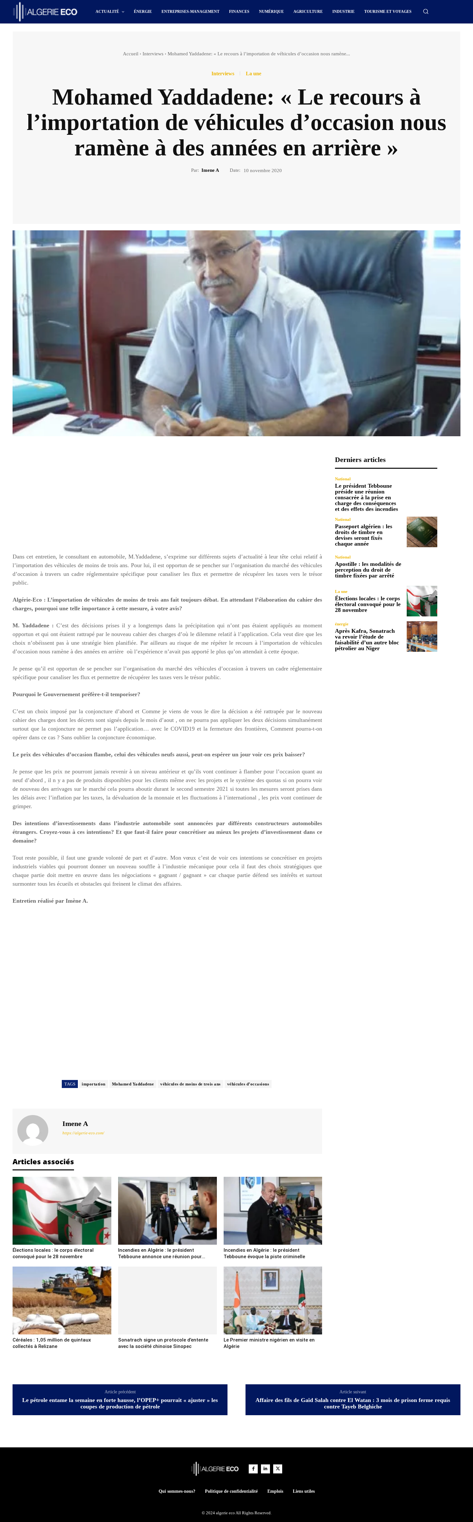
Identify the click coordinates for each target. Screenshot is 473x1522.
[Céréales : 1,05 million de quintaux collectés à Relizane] (62, 1300)
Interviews (153, 53)
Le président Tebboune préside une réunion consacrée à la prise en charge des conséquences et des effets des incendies (366, 497)
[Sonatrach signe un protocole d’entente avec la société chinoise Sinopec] (167, 1300)
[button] (426, 11)
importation (94, 1084)
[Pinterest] (243, 195)
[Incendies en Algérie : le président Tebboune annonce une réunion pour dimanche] (167, 1211)
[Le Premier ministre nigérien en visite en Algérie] (273, 1300)
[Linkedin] (265, 1468)
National (343, 479)
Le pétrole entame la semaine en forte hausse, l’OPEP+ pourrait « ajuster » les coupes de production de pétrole (120, 1403)
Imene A (210, 170)
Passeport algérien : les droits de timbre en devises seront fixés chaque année (363, 535)
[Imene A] (36, 1130)
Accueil (130, 53)
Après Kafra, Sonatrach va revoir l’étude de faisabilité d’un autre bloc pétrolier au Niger (367, 639)
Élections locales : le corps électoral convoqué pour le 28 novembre (368, 604)
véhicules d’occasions (248, 1084)
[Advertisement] (167, 501)
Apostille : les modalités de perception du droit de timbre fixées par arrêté (368, 570)
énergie (341, 624)
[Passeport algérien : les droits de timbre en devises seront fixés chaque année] (422, 532)
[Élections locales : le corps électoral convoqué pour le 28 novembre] (62, 1211)
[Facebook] (214, 195)
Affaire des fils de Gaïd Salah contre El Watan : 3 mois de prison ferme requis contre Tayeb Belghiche (352, 1403)
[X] (229, 195)
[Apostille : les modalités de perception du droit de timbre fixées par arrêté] (422, 566)
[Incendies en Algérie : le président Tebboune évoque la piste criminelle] (273, 1211)
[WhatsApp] (258, 195)
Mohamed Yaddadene (133, 1084)
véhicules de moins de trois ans (190, 1084)
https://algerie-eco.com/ (83, 1132)
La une (253, 73)
